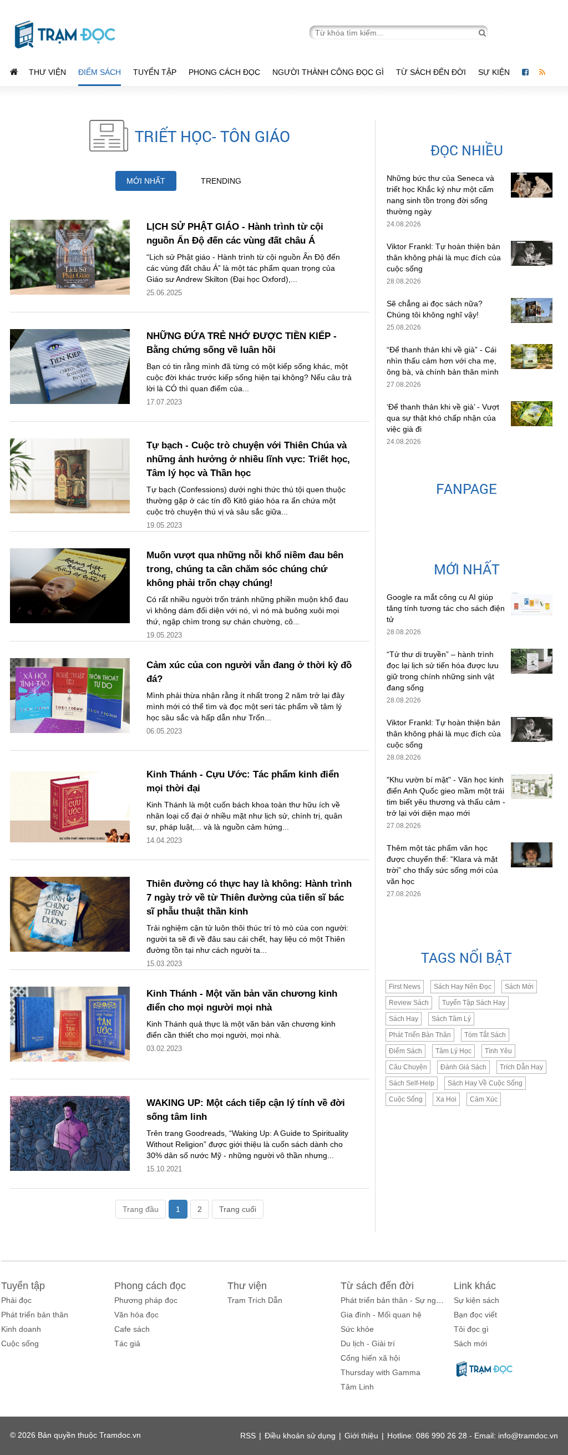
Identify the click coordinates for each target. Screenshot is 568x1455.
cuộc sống (406, 1099)
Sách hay (403, 1019)
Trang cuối (237, 1209)
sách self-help (411, 1083)
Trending (221, 180)
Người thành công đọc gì (328, 72)
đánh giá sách (463, 1067)
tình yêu (498, 1051)
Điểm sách (99, 72)
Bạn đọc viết (475, 1314)
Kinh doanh (21, 1329)
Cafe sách (132, 1329)
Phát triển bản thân (34, 1314)
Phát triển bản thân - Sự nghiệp (396, 1300)
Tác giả (127, 1343)
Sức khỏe (357, 1329)
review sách (409, 1003)
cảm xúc (484, 1099)
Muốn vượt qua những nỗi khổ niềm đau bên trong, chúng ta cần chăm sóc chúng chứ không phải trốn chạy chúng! (244, 569)
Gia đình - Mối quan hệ (381, 1314)
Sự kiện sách (476, 1300)
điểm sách (405, 1051)
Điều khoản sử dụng (300, 1435)
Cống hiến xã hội (370, 1357)
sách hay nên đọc (462, 987)
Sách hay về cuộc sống (485, 1083)
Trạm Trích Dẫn (254, 1300)
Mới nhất (145, 180)
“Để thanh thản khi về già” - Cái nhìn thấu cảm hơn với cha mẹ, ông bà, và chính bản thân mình (443, 360)
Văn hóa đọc (136, 1314)
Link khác (475, 1285)
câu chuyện (408, 1067)
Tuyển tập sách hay (473, 1003)
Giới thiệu (361, 1435)
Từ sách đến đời (431, 72)
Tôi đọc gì (471, 1329)
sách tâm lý (451, 1019)
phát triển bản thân (420, 1035)
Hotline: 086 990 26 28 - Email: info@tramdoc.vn (472, 1435)
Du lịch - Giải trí (368, 1343)
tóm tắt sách (485, 1035)
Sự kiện (495, 72)
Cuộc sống (20, 1343)
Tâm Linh (357, 1386)
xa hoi (446, 1099)
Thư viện (47, 72)
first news (404, 987)
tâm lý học (453, 1051)
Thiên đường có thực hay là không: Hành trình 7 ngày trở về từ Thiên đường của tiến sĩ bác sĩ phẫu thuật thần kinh (249, 897)
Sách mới (519, 987)
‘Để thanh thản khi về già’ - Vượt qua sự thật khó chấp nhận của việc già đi (443, 417)
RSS (248, 1435)
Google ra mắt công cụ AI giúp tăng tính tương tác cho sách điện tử (446, 608)
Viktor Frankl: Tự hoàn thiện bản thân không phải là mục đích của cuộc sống (444, 257)
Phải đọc (16, 1300)
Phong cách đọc (224, 72)
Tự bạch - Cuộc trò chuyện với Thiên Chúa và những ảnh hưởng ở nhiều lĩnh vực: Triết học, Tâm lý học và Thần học (248, 459)
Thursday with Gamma (380, 1372)
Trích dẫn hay (521, 1067)
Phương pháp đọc (146, 1300)
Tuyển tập (154, 72)
